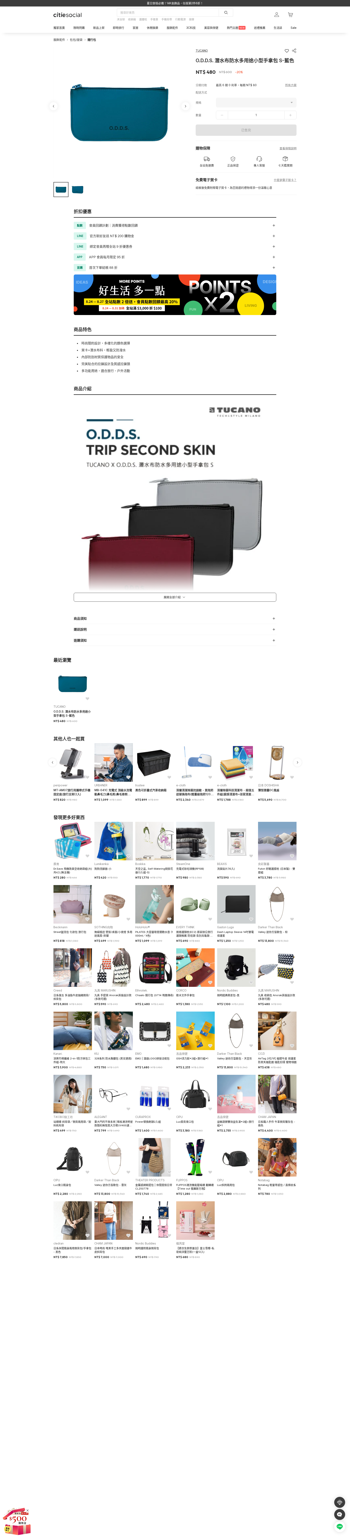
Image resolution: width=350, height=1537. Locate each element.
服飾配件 (59, 39)
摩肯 (56, 864)
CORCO (181, 990)
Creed (57, 990)
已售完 (246, 130)
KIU (96, 1053)
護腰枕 (143, 19)
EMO (138, 1053)
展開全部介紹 (172, 597)
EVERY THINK (185, 927)
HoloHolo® (142, 927)
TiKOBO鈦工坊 (63, 1117)
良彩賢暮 (263, 864)
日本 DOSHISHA (268, 785)
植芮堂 (180, 1243)
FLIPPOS (182, 1180)
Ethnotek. (141, 990)
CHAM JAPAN (267, 1117)
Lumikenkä (101, 864)
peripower (60, 785)
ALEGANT (100, 1117)
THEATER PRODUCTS (150, 1180)
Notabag (264, 1180)
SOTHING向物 (103, 927)
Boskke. (140, 864)
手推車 (154, 19)
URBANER (100, 785)
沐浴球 (121, 19)
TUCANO (59, 706)
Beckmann (60, 927)
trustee (140, 785)
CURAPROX (143, 1117)
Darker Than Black (270, 927)
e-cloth (181, 785)
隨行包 (92, 39)
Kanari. (57, 1053)
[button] (60, 189)
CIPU (179, 1117)
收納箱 (132, 19)
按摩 (191, 19)
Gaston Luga (225, 927)
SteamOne (183, 864)
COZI (261, 1053)
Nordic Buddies (227, 990)
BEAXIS (222, 864)
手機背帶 (166, 19)
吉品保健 (182, 1053)
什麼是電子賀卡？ (285, 180)
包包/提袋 (76, 39)
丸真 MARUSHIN (104, 990)
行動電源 (180, 19)
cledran (58, 1243)
